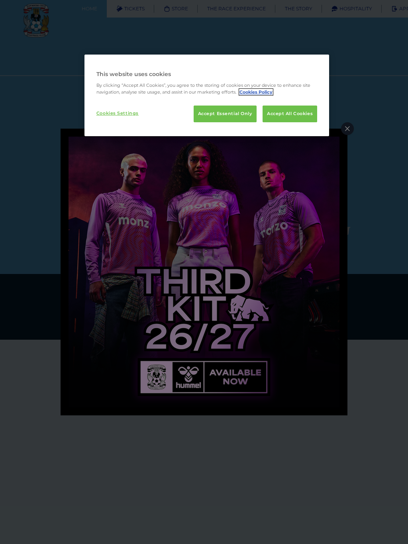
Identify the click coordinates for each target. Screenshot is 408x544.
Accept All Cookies (290, 113)
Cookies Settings (117, 113)
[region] (206, 96)
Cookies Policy (256, 92)
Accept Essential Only (225, 113)
